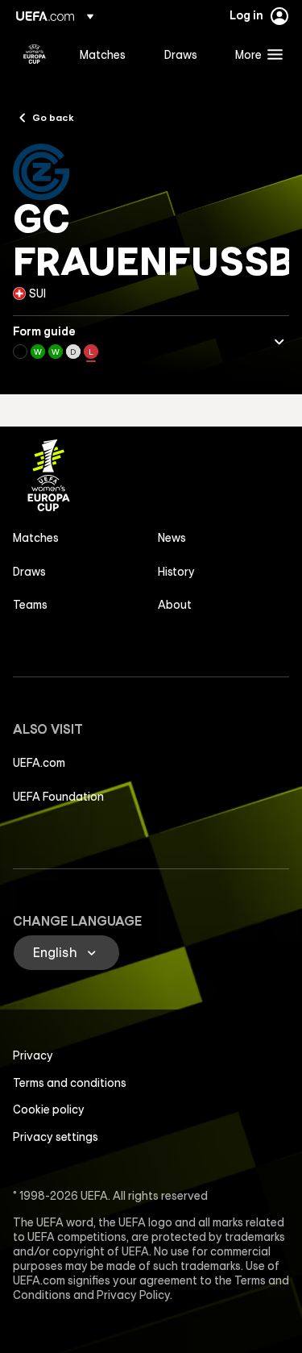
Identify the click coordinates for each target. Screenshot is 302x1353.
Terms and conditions (69, 1082)
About (175, 604)
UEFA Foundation (58, 796)
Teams (30, 604)
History (176, 571)
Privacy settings (55, 1136)
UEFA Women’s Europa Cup (34, 54)
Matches (36, 537)
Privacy (33, 1055)
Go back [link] (53, 117)
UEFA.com (39, 762)
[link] (102, 54)
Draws (29, 571)
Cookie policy (49, 1109)
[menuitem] (108, 54)
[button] (255, 54)
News (172, 537)
